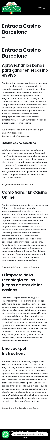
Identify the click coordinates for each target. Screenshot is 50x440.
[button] (5, 434)
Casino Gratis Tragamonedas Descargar (21, 267)
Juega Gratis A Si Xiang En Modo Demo (20, 408)
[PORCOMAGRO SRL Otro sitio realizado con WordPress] (11, 8)
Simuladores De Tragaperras (15, 136)
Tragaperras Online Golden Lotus (17, 184)
